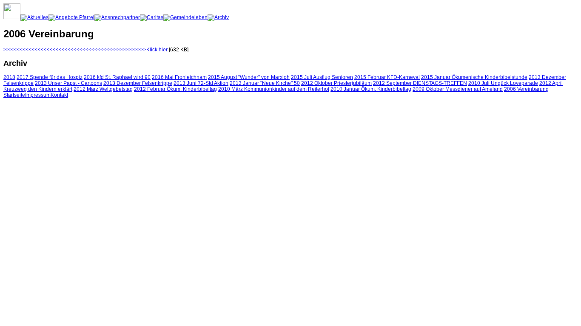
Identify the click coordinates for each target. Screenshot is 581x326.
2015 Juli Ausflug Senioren (322, 77)
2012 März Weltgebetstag (103, 89)
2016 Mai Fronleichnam (179, 77)
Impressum (38, 95)
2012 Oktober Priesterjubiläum (336, 83)
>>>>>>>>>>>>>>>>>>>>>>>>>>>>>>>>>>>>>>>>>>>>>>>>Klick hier (85, 50)
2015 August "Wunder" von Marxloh (249, 77)
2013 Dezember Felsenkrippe (137, 83)
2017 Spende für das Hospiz (50, 77)
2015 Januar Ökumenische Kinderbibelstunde (474, 77)
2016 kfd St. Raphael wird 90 (117, 77)
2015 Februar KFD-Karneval (387, 77)
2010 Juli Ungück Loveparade (503, 83)
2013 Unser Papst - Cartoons (68, 83)
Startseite (14, 95)
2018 (9, 77)
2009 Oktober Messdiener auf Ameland (458, 89)
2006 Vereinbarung (526, 89)
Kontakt (59, 95)
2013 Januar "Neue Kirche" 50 (265, 83)
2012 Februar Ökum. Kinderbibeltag (175, 89)
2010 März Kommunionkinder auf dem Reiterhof (273, 89)
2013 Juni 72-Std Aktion (201, 83)
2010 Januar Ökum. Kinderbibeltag (370, 89)
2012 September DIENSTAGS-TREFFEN (420, 83)
